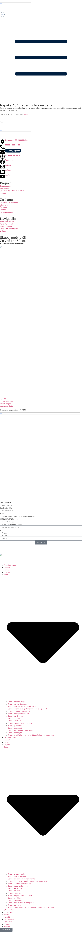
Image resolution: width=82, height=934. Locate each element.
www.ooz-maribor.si (12, 155)
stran (26, 114)
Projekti (7, 572)
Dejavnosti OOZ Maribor (9, 203)
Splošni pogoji (5, 404)
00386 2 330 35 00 (12, 145)
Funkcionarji (4, 188)
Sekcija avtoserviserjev (16, 702)
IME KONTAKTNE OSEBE (9, 519)
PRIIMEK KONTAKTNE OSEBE (11, 524)
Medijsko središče (7, 221)
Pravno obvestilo (6, 401)
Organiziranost (5, 186)
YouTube (8, 175)
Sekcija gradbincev (15, 726)
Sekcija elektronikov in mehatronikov (22, 706)
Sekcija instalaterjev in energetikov (21, 730)
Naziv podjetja (6, 502)
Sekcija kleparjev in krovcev (18, 714)
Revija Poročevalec (7, 224)
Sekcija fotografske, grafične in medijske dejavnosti (27, 709)
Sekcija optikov (14, 718)
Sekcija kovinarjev (15, 733)
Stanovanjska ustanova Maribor (12, 191)
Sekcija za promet (15, 728)
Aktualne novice (10, 565)
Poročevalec (8, 912)
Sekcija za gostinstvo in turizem (20, 723)
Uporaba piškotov (7, 406)
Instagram (8, 165)
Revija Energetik (6, 226)
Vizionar (3, 231)
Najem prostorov (6, 212)
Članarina (3, 207)
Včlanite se (4, 205)
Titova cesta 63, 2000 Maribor (16, 140)
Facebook (8, 160)
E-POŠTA (3, 536)
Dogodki (7, 567)
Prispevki (3, 210)
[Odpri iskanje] (2, 14)
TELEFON (4, 530)
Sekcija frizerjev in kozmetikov (19, 711)
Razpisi (6, 570)
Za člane (7, 915)
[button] (13, 151)
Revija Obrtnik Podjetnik (9, 229)
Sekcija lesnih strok (15, 716)
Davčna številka (6, 508)
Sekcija (2, 513)
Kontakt (3, 193)
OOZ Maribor (9, 910)
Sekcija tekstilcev (14, 721)
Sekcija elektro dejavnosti (18, 704)
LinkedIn (8, 170)
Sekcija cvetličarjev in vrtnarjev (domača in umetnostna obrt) (31, 735)
